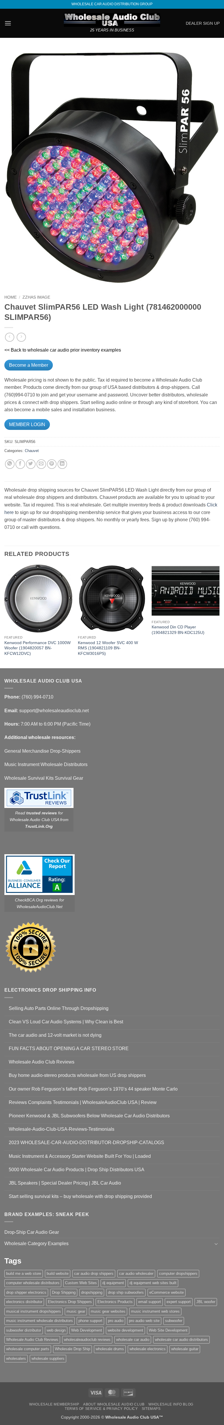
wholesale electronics (148, 1349)
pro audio (115, 1320)
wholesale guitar (184, 1349)
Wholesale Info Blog (170, 1404)
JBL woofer (205, 1302)
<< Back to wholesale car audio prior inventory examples (62, 350)
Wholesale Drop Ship (72, 1349)
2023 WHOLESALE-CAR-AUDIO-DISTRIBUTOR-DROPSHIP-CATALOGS (86, 1142)
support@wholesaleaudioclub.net (54, 710)
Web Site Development (168, 1330)
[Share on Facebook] (20, 464)
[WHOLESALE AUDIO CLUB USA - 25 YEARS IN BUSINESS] (112, 20)
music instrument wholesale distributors (39, 1320)
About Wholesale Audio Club (114, 1404)
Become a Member (28, 365)
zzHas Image (36, 297)
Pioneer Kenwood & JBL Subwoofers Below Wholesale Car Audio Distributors (89, 1115)
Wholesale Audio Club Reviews (41, 1061)
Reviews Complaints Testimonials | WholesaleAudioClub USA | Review (83, 1102)
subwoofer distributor (23, 1330)
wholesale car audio (132, 1339)
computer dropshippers (178, 1273)
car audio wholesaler (136, 1273)
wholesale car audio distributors (181, 1339)
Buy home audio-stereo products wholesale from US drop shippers (77, 1075)
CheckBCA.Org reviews (36, 900)
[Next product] (9, 337)
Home (10, 297)
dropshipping (91, 1292)
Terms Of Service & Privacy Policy (101, 1409)
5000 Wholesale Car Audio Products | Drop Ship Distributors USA (76, 1169)
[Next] (219, 616)
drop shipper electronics (26, 1292)
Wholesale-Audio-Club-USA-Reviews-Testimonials (61, 1129)
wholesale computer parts (27, 1349)
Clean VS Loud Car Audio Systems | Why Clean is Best (66, 1021)
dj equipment (113, 1283)
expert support (179, 1302)
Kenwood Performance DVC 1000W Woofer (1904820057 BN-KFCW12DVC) (37, 648)
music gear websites (108, 1311)
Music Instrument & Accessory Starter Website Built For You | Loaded (80, 1156)
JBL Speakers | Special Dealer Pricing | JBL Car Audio (65, 1183)
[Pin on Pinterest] (52, 464)
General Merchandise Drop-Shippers (42, 751)
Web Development (86, 1330)
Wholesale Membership (54, 1404)
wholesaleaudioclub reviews (87, 1339)
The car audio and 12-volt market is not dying (55, 1035)
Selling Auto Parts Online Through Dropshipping (58, 1008)
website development (125, 1330)
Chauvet (32, 451)
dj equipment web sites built (153, 1283)
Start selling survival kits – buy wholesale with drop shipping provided (80, 1196)
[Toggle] (216, 1243)
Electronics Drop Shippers (70, 1302)
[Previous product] (21, 337)
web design (56, 1330)
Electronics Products (115, 1302)
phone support (90, 1320)
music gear (75, 1311)
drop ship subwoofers (126, 1292)
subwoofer (173, 1320)
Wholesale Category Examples (36, 1243)
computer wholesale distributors (33, 1283)
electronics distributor (24, 1302)
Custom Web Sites (81, 1283)
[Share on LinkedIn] (62, 464)
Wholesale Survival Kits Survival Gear (43, 778)
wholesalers (16, 1358)
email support (149, 1302)
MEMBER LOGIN (27, 424)
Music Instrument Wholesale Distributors (46, 764)
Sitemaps (151, 1409)
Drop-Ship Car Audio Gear (31, 1232)
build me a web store (23, 1273)
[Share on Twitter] (31, 464)
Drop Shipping (64, 1292)
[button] (7, 23)
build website (58, 1273)
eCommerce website (166, 1292)
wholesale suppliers (48, 1358)
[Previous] (4, 616)
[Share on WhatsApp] (10, 464)
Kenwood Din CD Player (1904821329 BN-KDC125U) (178, 630)
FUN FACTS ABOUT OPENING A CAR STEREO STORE (69, 1048)
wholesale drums (110, 1349)
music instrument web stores (155, 1311)
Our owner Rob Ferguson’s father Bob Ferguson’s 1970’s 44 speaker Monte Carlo (93, 1089)
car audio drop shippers (93, 1273)
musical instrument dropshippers (33, 1311)
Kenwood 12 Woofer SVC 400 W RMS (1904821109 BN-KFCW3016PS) (108, 648)
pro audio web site (144, 1320)
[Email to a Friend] (41, 464)
